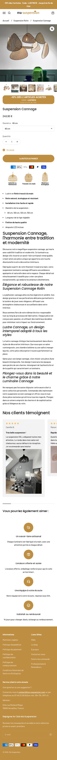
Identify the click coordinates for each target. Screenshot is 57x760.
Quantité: (7, 136)
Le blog (34, 644)
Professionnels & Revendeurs (38, 665)
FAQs (33, 640)
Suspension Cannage (42, 20)
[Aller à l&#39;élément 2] (15, 88)
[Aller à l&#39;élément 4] (32, 88)
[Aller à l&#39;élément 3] (23, 88)
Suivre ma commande (40, 659)
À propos (35, 649)
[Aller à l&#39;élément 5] (40, 88)
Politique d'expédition (12, 644)
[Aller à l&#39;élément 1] (6, 88)
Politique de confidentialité (9, 656)
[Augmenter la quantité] (17, 141)
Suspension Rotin (21, 20)
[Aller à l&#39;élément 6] (48, 88)
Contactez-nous (38, 654)
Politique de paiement (12, 649)
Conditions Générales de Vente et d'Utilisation (13, 672)
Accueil (6, 20)
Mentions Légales (10, 640)
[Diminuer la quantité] (6, 141)
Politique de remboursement (10, 664)
